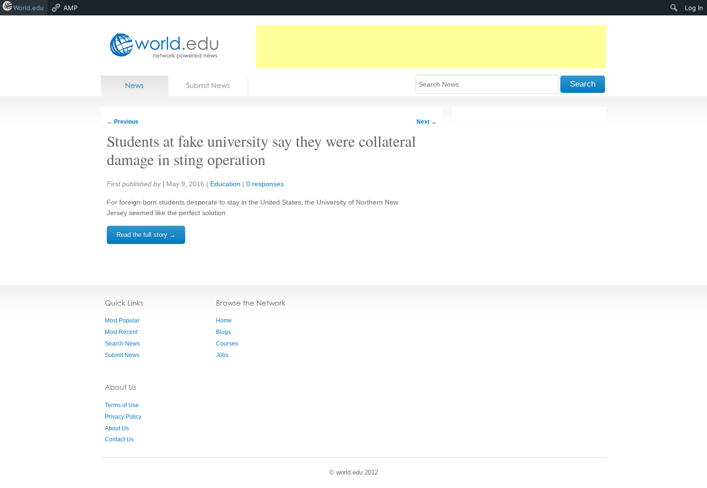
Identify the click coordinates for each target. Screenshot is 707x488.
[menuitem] (674, 7)
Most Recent (121, 332)
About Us (117, 428)
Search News (122, 343)
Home (224, 320)
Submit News (208, 85)
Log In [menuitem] (694, 8)
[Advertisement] (431, 46)
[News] (161, 45)
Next (427, 121)
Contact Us (119, 439)
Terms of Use (122, 405)
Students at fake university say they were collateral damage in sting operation (261, 149)
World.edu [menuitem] (28, 8)
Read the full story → (146, 234)
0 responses (265, 184)
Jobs (222, 355)
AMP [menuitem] (70, 8)
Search (582, 84)
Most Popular (122, 320)
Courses (227, 343)
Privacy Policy (123, 416)
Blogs (223, 332)
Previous (123, 121)
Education (225, 184)
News (134, 85)
